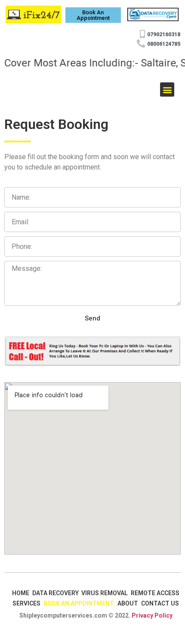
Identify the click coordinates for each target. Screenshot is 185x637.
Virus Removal (104, 593)
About (127, 603)
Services (26, 603)
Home (20, 593)
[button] (93, 15)
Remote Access (155, 593)
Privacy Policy (152, 615)
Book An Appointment (78, 603)
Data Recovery (55, 593)
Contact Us (160, 603)
